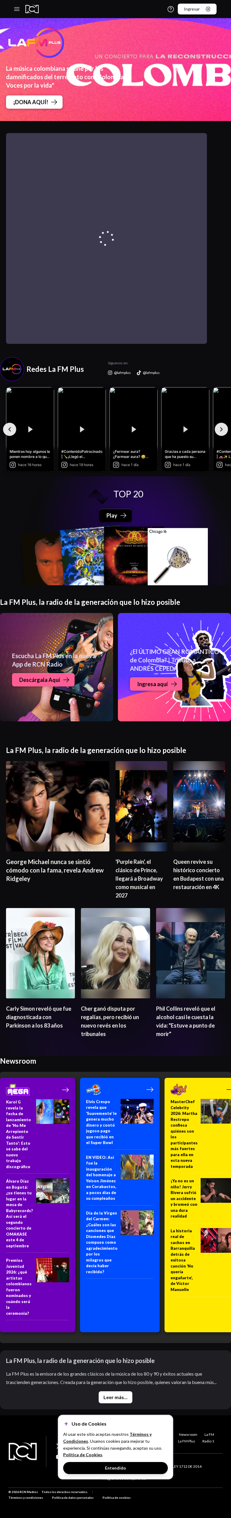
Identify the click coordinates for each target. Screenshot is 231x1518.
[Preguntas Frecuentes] (170, 9)
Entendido (115, 1467)
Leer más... (115, 1397)
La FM (209, 1434)
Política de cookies (117, 1497)
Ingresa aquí (152, 684)
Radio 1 (208, 1441)
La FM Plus (186, 1441)
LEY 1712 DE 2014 (187, 1466)
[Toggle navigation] (17, 9)
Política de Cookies (82, 1454)
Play (111, 515)
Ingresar (192, 8)
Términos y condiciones (25, 1497)
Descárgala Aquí (39, 680)
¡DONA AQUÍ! (30, 102)
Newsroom (188, 1434)
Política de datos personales (73, 1497)
